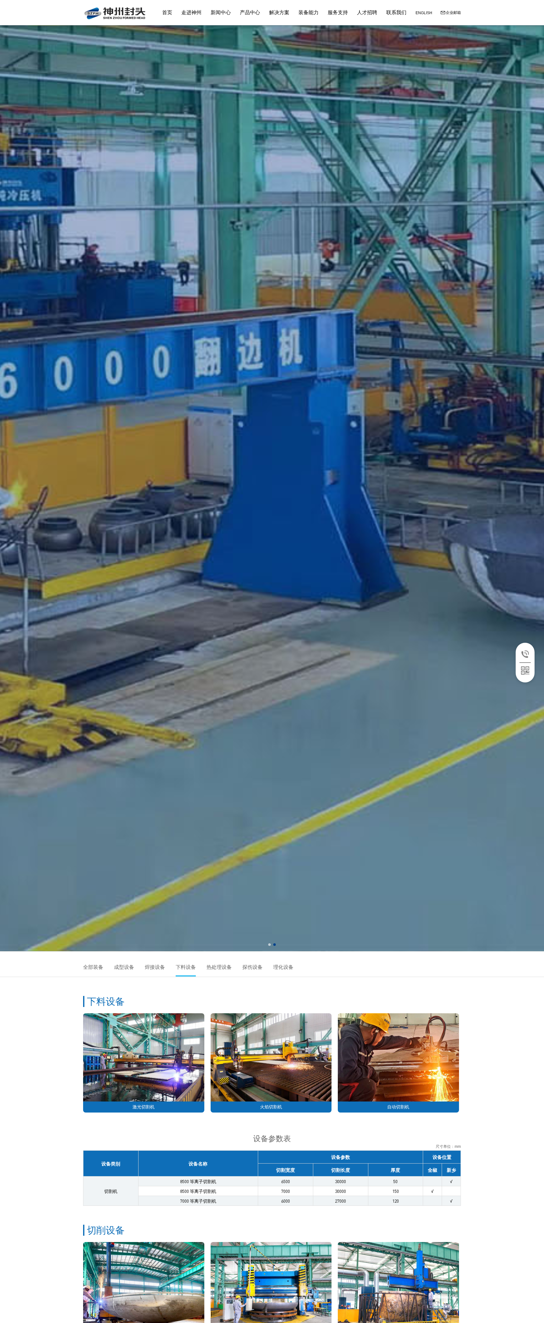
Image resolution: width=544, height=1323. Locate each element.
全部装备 (93, 967)
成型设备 (124, 967)
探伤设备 (252, 967)
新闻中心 (221, 12)
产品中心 (250, 12)
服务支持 (338, 12)
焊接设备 (155, 967)
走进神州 (191, 12)
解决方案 (279, 12)
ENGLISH (424, 13)
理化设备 (283, 967)
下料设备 (186, 967)
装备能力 (308, 12)
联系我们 (396, 12)
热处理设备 (219, 967)
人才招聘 (367, 12)
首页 (167, 12)
